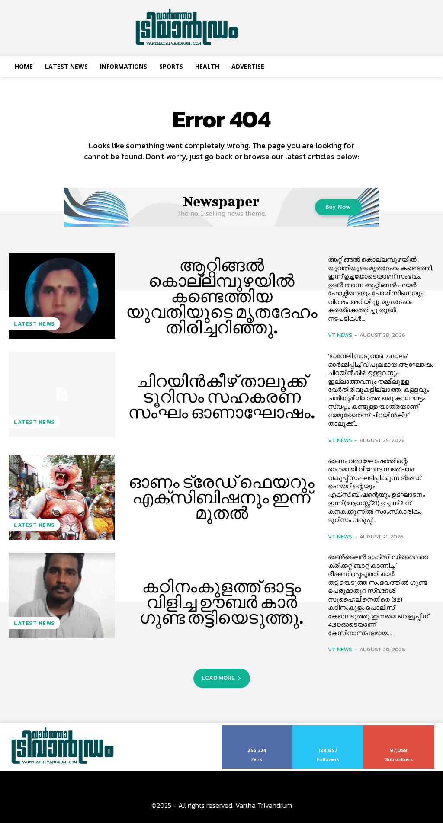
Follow (328, 728)
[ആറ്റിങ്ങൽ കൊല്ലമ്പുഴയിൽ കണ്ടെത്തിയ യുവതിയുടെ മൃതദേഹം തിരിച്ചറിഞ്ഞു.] (62, 296)
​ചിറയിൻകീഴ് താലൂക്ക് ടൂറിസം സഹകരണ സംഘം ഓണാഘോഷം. (221, 396)
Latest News (34, 324)
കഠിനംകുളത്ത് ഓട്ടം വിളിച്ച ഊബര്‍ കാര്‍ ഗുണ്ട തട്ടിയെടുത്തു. (221, 602)
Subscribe (399, 728)
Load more (218, 677)
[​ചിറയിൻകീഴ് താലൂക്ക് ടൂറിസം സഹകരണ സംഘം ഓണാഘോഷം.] (62, 394)
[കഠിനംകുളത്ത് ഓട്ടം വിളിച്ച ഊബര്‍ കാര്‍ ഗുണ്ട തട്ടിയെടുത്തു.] (62, 595)
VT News (340, 335)
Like (257, 728)
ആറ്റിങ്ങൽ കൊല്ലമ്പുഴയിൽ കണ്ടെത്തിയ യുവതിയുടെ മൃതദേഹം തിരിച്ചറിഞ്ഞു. (222, 296)
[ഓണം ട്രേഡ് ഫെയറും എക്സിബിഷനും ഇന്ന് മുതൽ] (62, 497)
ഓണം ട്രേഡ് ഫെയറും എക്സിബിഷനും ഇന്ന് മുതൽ (221, 497)
